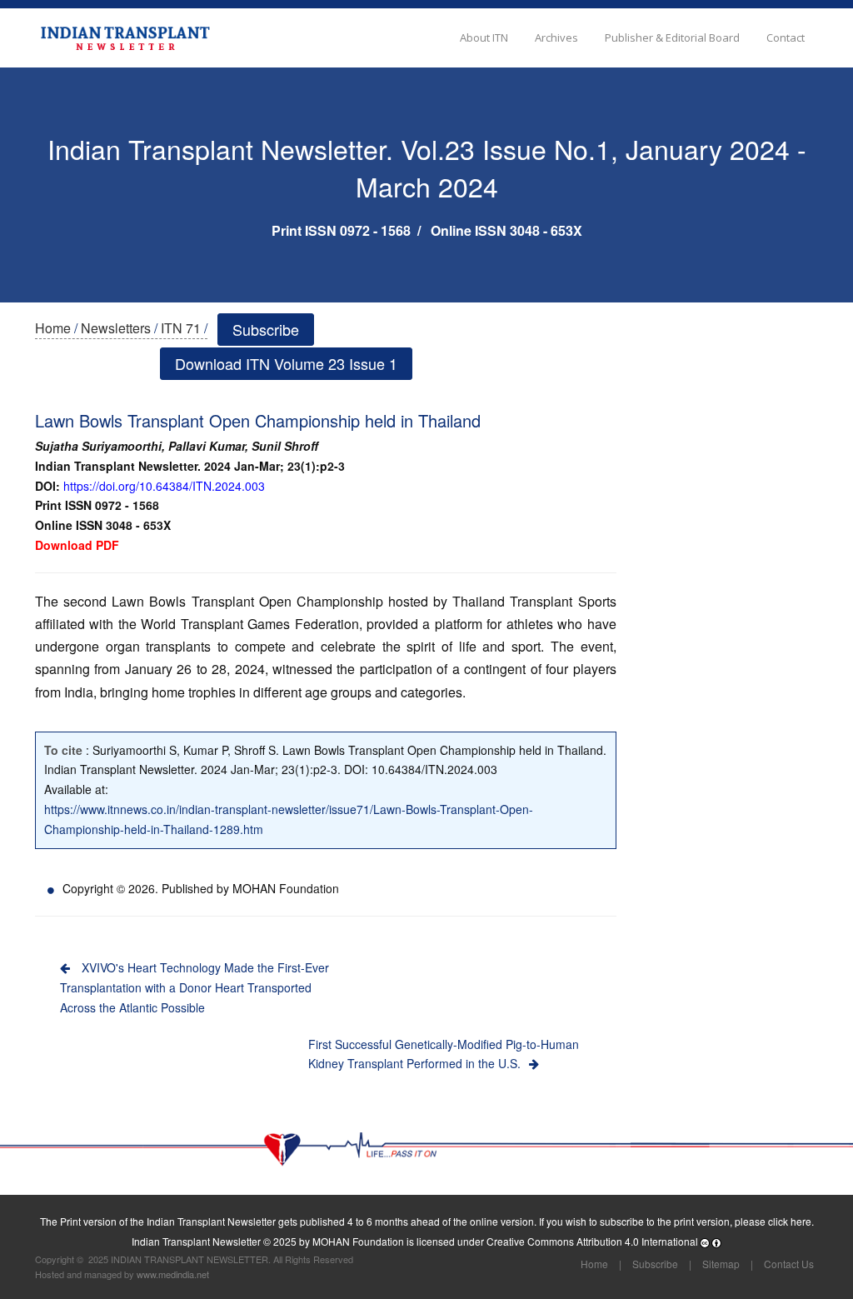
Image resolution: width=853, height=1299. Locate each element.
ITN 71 (181, 327)
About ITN (484, 37)
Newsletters (116, 327)
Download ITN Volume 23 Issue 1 (286, 363)
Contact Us (789, 1264)
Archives (556, 37)
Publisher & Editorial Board (672, 37)
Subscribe (265, 329)
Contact (785, 37)
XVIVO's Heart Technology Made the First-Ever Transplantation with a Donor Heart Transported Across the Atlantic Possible (194, 987)
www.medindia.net (173, 1274)
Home (53, 327)
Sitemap (721, 1264)
